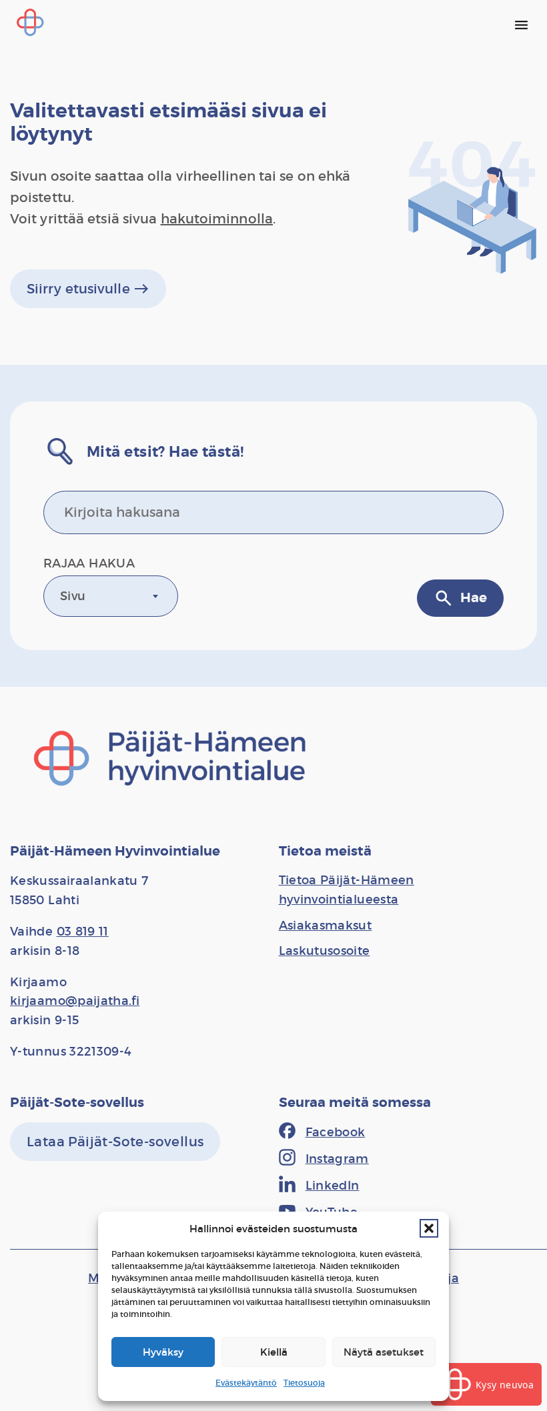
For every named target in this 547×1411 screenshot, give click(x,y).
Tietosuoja (304, 1383)
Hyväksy (163, 1352)
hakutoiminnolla (217, 219)
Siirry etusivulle (88, 288)
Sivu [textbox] (72, 596)
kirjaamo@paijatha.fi (74, 1001)
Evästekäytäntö (246, 1383)
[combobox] (110, 596)
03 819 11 (83, 931)
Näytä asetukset (384, 1352)
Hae (460, 598)
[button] (429, 1228)
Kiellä (274, 1352)
